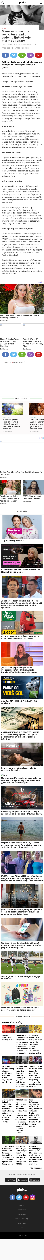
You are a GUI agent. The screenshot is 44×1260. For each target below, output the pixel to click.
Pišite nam (22, 1223)
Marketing (22, 1210)
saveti (6, 362)
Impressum (22, 1214)
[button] (3, 413)
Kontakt (22, 1205)
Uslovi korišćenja (22, 1219)
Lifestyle (5, 28)
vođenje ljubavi (17, 362)
